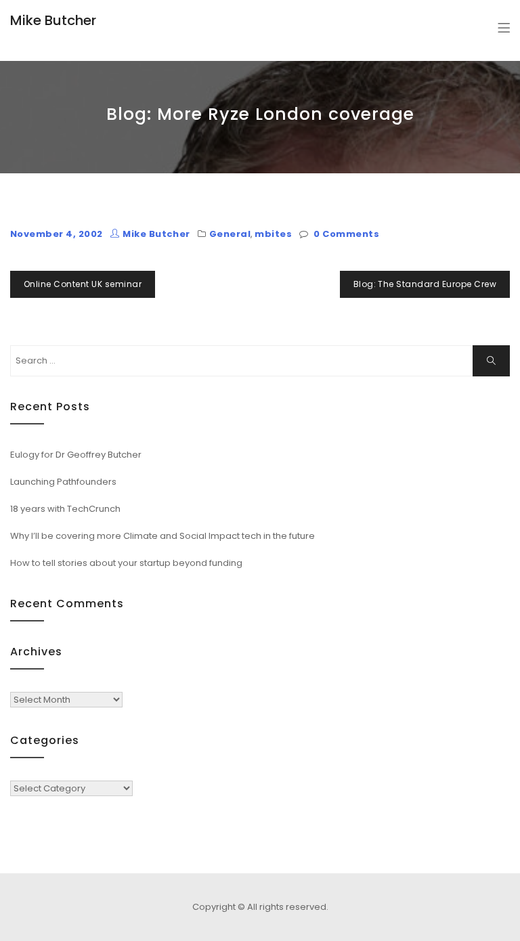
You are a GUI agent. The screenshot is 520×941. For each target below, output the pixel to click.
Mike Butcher (53, 20)
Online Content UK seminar (83, 284)
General (230, 233)
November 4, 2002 (56, 233)
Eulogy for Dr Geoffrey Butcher (76, 454)
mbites (273, 233)
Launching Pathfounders (63, 481)
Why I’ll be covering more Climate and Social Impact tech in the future (162, 535)
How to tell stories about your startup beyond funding (126, 562)
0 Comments (346, 233)
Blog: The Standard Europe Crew (424, 284)
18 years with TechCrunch (65, 508)
